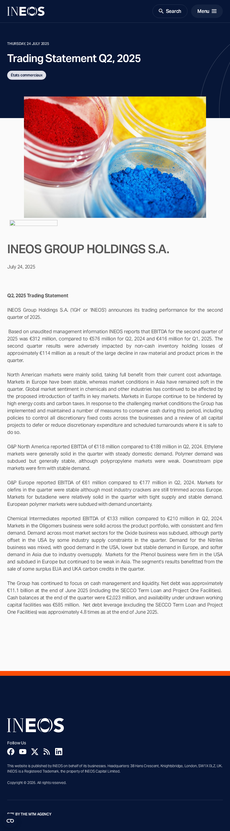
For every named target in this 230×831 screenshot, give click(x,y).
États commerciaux (27, 75)
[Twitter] (34, 751)
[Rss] (46, 751)
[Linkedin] (58, 751)
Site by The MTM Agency (29, 814)
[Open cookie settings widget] (10, 821)
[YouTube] (22, 751)
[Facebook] (10, 751)
